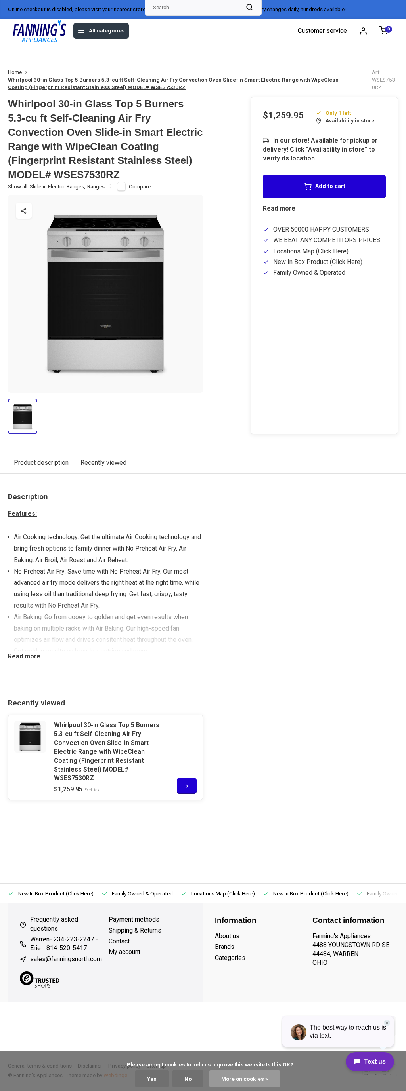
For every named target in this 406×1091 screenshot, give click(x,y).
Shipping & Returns (135, 930)
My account (124, 952)
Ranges (96, 186)
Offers (17, 52)
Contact (119, 941)
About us (76, 52)
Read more (279, 208)
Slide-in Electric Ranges (57, 186)
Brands (45, 52)
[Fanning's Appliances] (39, 31)
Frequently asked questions (54, 924)
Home (15, 72)
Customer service (322, 30)
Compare (140, 186)
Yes (152, 1079)
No (188, 1079)
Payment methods (134, 919)
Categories (230, 958)
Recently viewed (103, 462)
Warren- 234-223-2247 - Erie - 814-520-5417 (64, 943)
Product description (41, 462)
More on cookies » (244, 1079)
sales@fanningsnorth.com (66, 959)
